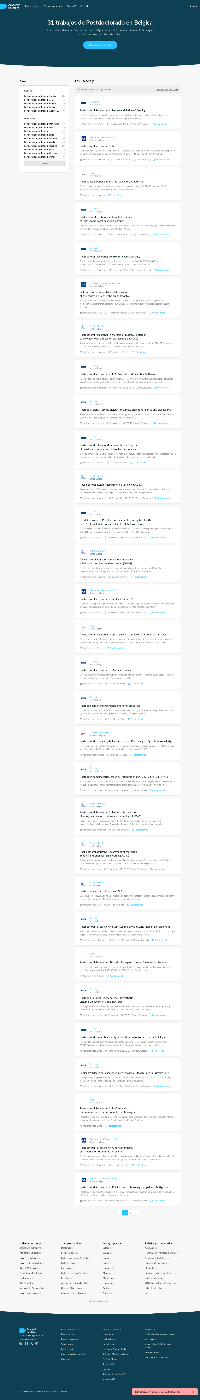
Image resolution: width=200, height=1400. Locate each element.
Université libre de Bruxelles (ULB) (104, 283)
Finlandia (108, 1257)
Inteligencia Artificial (30, 1252)
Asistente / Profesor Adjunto (116, 1354)
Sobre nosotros (68, 1344)
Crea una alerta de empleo (101, 45)
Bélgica (100, 104)
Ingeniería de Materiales (31, 1262)
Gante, (92, 328)
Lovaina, (93, 104)
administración (109, 1379)
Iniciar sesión (67, 1349)
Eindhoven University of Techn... (160, 1272)
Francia (107, 1293)
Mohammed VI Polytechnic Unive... (161, 1252)
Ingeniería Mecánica (30, 1293)
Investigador (68, 1268)
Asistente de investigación (114, 1374)
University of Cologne (155, 1288)
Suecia (107, 1252)
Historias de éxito (152, 1352)
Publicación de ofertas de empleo (160, 1333)
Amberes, (93, 735)
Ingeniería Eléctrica (29, 1257)
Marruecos (109, 1277)
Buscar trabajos (32, 6)
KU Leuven (94, 101)
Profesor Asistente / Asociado (76, 1257)
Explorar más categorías (99, 1301)
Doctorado (67, 1247)
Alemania (108, 1272)
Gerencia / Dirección (71, 1288)
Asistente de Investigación (74, 1293)
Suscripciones (151, 1338)
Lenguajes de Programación (33, 1288)
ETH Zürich (151, 1268)
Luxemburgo (110, 1283)
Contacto (65, 1359)
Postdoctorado (160, 123)
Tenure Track (108, 1364)
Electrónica (26, 1277)
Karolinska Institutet (155, 1257)
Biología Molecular (29, 1268)
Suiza (107, 1262)
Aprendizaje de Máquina (31, 1247)
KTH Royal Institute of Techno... (160, 1283)
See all (44, 163)
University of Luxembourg (157, 1262)
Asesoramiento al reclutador (157, 1357)
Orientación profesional (77, 6)
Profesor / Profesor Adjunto (75, 1272)
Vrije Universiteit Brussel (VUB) (103, 137)
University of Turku (154, 1277)
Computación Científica (31, 1272)
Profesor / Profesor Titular (115, 1349)
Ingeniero (66, 1277)
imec (91, 172)
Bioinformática (27, 1283)
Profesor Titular (69, 1262)
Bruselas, (93, 140)
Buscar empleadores (53, 6)
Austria (107, 1288)
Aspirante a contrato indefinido (76, 1283)
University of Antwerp (99, 732)
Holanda (108, 1268)
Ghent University (97, 326)
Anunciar (194, 6)
